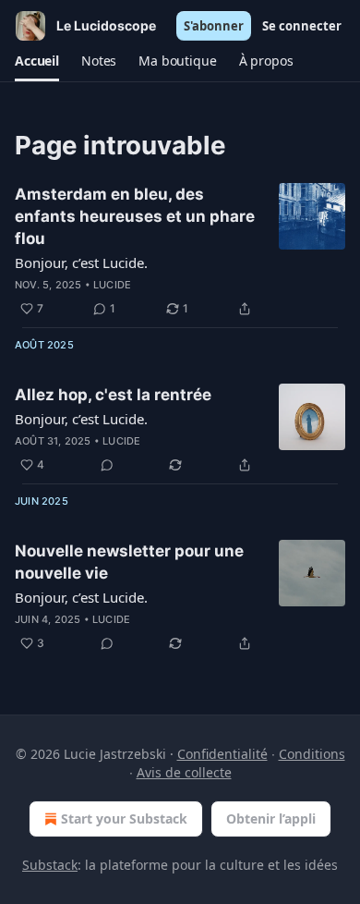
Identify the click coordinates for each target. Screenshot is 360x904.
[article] (180, 251)
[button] (37, 61)
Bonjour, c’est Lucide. (81, 262)
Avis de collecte (184, 772)
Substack (50, 864)
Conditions (312, 754)
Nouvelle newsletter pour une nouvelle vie (129, 562)
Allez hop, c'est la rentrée (113, 394)
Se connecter (302, 26)
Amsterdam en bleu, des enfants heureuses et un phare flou (135, 216)
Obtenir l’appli (271, 818)
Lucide (112, 284)
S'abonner (214, 26)
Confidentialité (222, 754)
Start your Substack (124, 818)
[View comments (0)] (107, 465)
